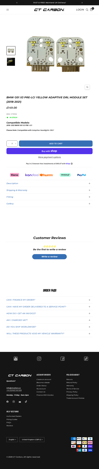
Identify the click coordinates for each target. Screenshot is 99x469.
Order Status (41, 386)
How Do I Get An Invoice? (21, 313)
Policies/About (72, 375)
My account (41, 389)
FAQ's (8, 422)
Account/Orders (43, 375)
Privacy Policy (71, 392)
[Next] (73, 51)
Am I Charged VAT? (17, 320)
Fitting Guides (11, 419)
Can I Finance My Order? (20, 300)
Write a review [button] (49, 256)
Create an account (43, 379)
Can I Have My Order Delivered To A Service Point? (36, 306)
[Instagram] (15, 402)
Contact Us (40, 392)
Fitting (9, 197)
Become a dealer (43, 382)
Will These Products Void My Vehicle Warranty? (35, 333)
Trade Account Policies (75, 398)
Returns (69, 379)
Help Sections (12, 411)
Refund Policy (71, 382)
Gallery (10, 203)
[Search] (87, 9)
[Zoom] (87, 87)
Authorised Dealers (13, 416)
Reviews (9, 426)
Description (12, 183)
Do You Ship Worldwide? (21, 327)
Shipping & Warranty (16, 190)
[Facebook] (9, 402)
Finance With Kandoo (45, 395)
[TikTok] (28, 401)
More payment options (49, 157)
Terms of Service (72, 389)
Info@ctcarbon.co (13, 388)
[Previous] (39, 55)
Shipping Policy (72, 395)
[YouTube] (21, 402)
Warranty (70, 386)
